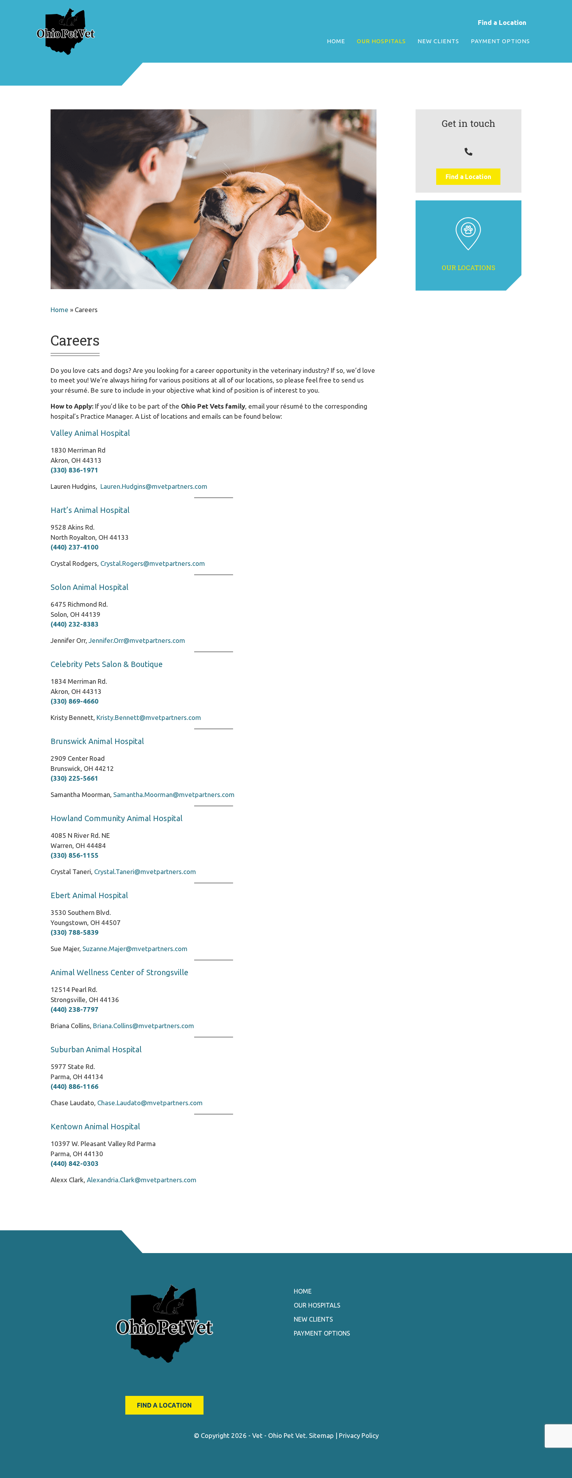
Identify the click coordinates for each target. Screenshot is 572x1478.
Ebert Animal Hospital (89, 895)
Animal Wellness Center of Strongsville (119, 972)
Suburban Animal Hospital (96, 1049)
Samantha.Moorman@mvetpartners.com (174, 794)
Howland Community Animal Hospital (116, 818)
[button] (468, 177)
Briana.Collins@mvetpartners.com (143, 1025)
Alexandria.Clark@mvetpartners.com (142, 1179)
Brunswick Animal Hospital (97, 741)
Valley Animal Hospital (90, 432)
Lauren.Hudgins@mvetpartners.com (153, 486)
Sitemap (321, 1435)
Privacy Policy (359, 1435)
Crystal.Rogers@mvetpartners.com (152, 563)
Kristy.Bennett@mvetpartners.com (149, 717)
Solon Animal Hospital (89, 587)
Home (59, 309)
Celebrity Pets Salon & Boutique (107, 664)
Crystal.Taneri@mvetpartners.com (145, 871)
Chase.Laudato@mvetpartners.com (150, 1102)
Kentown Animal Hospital (95, 1126)
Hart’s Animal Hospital (90, 510)
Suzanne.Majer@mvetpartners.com (135, 948)
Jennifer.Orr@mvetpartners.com (137, 640)
